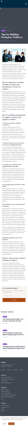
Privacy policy (19, 419)
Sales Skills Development (6, 382)
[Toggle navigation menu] (26, 3)
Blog (6, 27)
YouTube (21, 369)
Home (2, 27)
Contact (3, 410)
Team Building (4, 381)
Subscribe (14, 300)
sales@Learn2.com (5, 407)
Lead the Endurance (5, 391)
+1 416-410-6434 (5, 405)
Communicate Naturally (6, 393)
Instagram (15, 369)
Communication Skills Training (7, 379)
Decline (4, 423)
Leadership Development (6, 377)
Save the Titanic (4, 389)
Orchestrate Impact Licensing (7, 396)
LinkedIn (3, 369)
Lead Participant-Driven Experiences (9, 395)
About (2, 409)
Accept (11, 423)
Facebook (9, 369)
